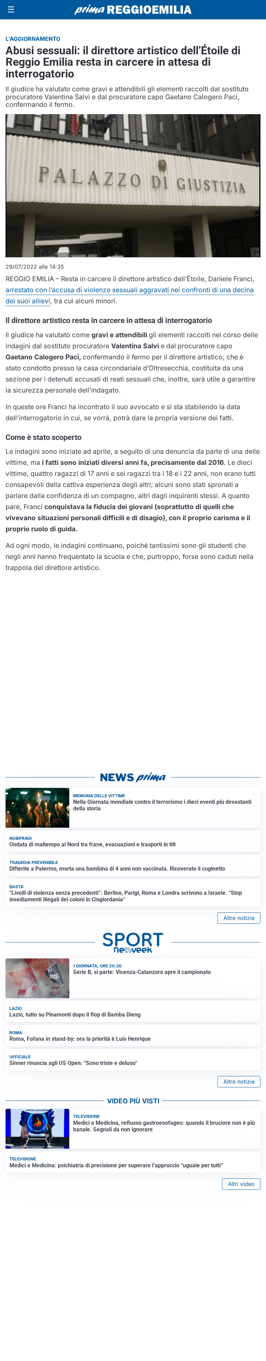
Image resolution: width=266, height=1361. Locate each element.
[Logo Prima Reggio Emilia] (132, 9)
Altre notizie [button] (239, 917)
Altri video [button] (241, 1183)
